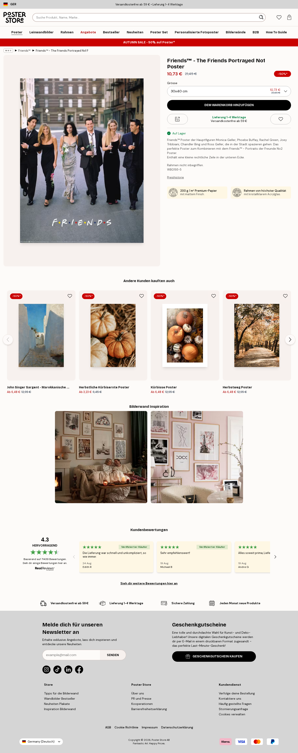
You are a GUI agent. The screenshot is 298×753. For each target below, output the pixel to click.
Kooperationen (142, 704)
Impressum (150, 727)
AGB (108, 727)
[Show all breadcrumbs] (8, 50)
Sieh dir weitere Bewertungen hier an (149, 583)
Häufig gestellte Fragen (235, 704)
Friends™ (24, 50)
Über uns (137, 693)
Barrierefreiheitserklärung (149, 709)
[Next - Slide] (290, 339)
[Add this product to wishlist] (280, 119)
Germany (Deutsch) (41, 741)
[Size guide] (177, 119)
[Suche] (262, 17)
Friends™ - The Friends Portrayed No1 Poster (62, 50)
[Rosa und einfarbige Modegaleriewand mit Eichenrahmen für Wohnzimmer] (197, 457)
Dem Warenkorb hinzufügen (229, 105)
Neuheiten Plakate (57, 704)
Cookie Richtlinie (126, 727)
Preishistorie (175, 177)
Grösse (172, 83)
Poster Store (159, 739)
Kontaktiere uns (230, 699)
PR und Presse (141, 699)
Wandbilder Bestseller (59, 699)
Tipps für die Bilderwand (61, 693)
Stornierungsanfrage (233, 709)
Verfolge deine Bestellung (237, 693)
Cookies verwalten (232, 714)
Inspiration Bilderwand (60, 709)
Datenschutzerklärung (177, 727)
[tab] (279, 17)
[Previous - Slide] (8, 339)
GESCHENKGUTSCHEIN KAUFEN (217, 656)
